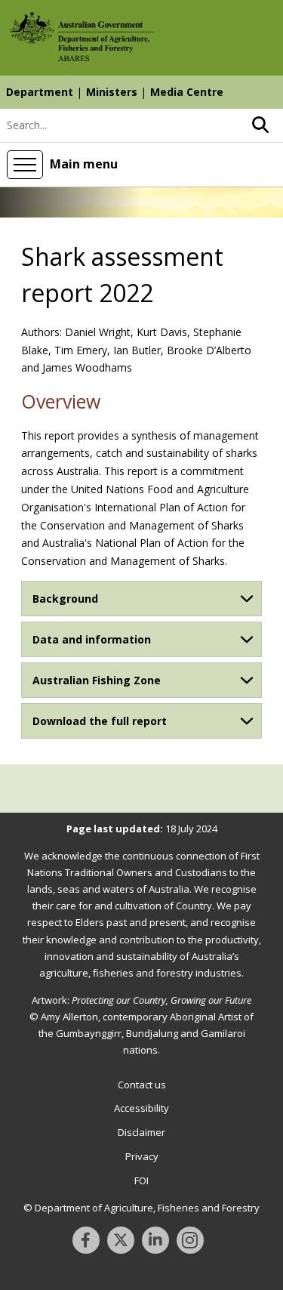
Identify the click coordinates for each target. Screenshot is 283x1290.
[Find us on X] (120, 1240)
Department (39, 92)
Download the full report (99, 721)
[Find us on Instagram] (190, 1240)
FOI (141, 1180)
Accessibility (141, 1108)
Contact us (142, 1084)
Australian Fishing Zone (96, 680)
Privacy (141, 1156)
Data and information (91, 639)
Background (65, 598)
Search (260, 125)
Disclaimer (141, 1132)
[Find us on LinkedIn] (155, 1240)
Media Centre (186, 92)
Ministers (111, 92)
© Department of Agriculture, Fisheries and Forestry (141, 1207)
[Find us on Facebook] (86, 1240)
